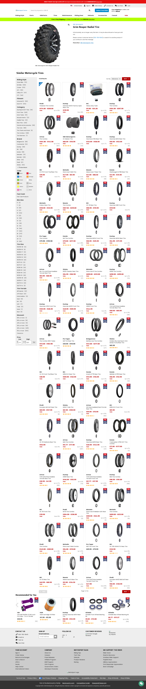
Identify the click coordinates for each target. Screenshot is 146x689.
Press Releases (49, 657)
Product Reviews (79, 660)
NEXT (125, 79)
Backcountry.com (68, 683)
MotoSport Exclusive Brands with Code (73, 2)
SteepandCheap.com (99, 683)
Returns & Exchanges (22, 657)
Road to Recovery (109, 655)
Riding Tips (77, 653)
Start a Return (20, 660)
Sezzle (17, 664)
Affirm (17, 662)
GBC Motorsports (78, 24)
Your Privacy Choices (49, 678)
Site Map (103, 678)
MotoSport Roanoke (51, 669)
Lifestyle (76, 657)
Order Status (19, 655)
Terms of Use (20, 678)
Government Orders (51, 667)
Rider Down (107, 653)
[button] (119, 5)
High (26, 340)
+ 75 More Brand (22, 167)
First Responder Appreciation (113, 664)
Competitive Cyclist (83, 683)
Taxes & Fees (75, 678)
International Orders (22, 669)
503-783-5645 (98, 37)
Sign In (17, 653)
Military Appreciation (110, 662)
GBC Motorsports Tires (86, 43)
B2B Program (49, 662)
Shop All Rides (125, 678)
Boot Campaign (108, 667)
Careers (47, 655)
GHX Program (49, 664)
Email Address (44, 634)
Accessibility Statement (90, 678)
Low (19, 340)
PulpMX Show (107, 660)
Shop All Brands (113, 678)
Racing (76, 662)
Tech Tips (77, 655)
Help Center (19, 667)
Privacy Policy (32, 678)
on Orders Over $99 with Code (73, 19)
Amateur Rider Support (111, 657)
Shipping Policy (63, 678)
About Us (48, 653)
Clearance (20, 333)
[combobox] (116, 78)
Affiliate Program (50, 660)
